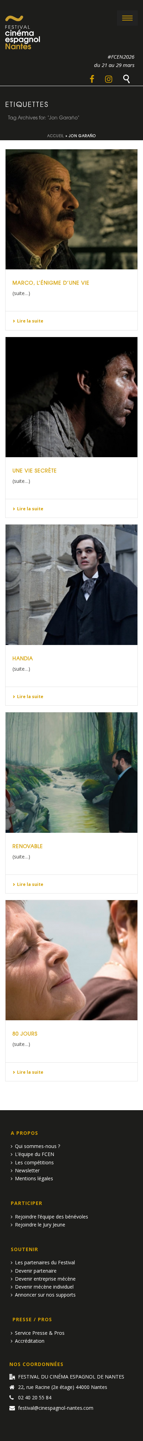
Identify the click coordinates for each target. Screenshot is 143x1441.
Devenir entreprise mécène (45, 1278)
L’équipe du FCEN (34, 1154)
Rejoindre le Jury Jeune (40, 1224)
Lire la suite (30, 321)
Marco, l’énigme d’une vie (51, 282)
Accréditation (29, 1341)
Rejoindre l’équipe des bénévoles (51, 1216)
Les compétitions (34, 1162)
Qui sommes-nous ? (37, 1146)
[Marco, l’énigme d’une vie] (71, 209)
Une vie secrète (34, 470)
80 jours (24, 1033)
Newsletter (27, 1170)
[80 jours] (71, 960)
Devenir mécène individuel (44, 1286)
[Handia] (71, 585)
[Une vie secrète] (71, 397)
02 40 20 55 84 (34, 1397)
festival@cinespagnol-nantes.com (55, 1408)
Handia (22, 658)
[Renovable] (71, 772)
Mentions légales (34, 1178)
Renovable (27, 846)
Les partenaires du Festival (45, 1262)
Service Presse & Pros (40, 1333)
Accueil (55, 135)
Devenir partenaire (36, 1270)
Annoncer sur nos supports (45, 1294)
